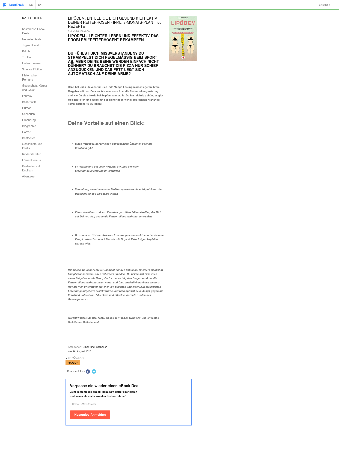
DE (31, 4)
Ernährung (29, 120)
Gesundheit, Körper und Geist (34, 87)
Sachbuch (28, 114)
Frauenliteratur (31, 160)
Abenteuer (28, 176)
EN (39, 4)
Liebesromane (31, 63)
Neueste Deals (31, 39)
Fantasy (27, 96)
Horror (26, 132)
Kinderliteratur (31, 154)
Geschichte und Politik (32, 146)
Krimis (26, 51)
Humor (26, 108)
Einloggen (324, 4)
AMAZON (73, 362)
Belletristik (29, 102)
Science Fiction (32, 69)
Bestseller (28, 138)
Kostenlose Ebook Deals (33, 31)
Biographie (29, 126)
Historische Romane (29, 77)
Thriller (26, 57)
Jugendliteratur (31, 45)
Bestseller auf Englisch (31, 168)
